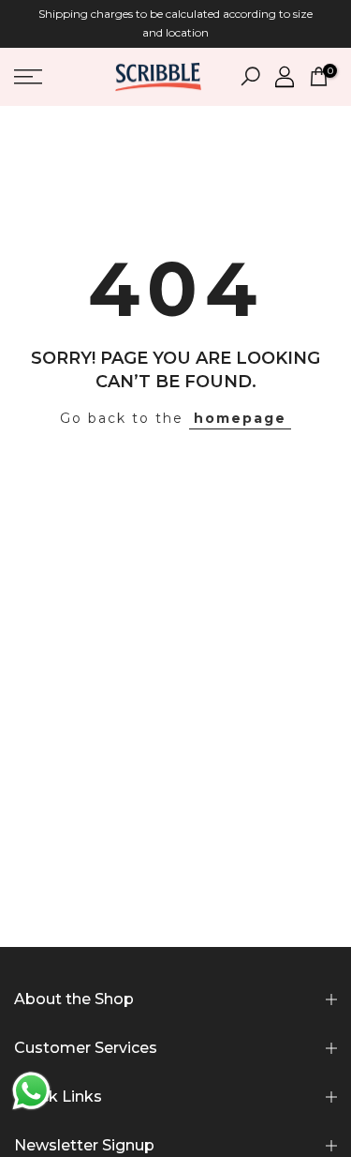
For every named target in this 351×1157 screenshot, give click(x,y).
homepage (240, 418)
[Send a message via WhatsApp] (31, 1091)
